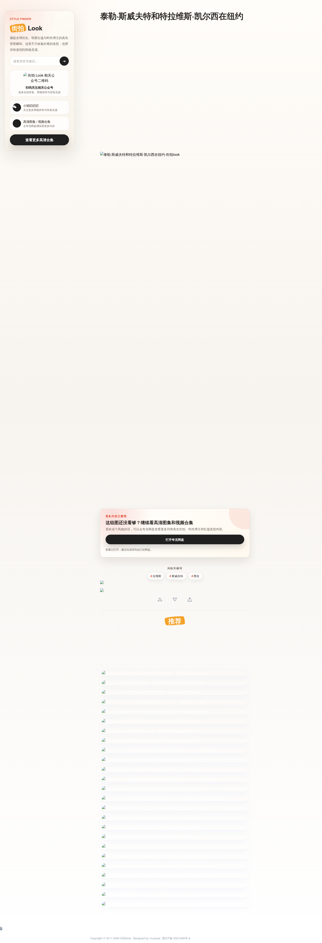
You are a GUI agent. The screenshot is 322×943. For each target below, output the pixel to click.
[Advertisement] (171, 56)
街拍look (125, 938)
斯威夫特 (177, 576)
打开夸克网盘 (175, 539)
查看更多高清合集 (39, 139)
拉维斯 (157, 576)
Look (27, 27)
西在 (196, 576)
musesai (155, 938)
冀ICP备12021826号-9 (176, 938)
